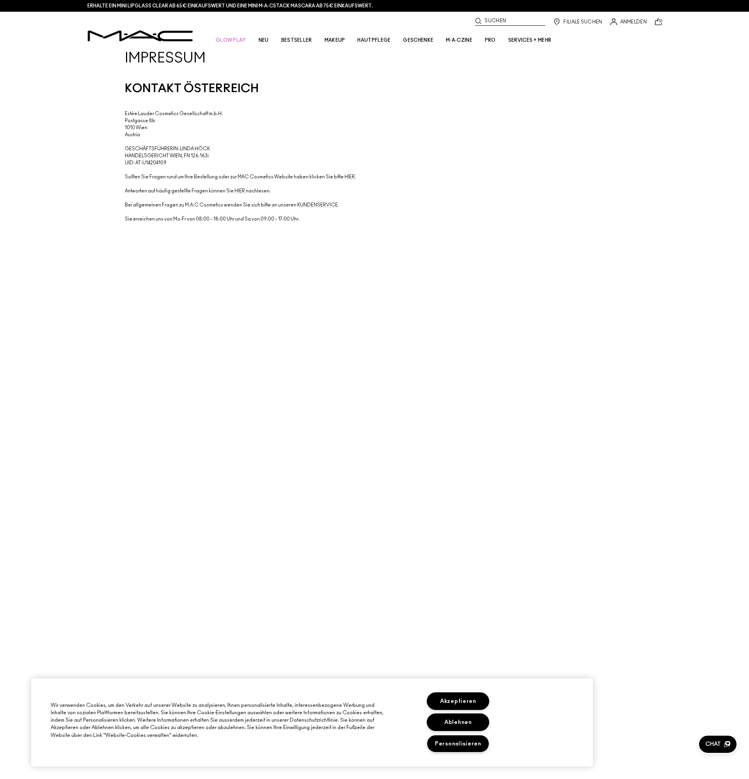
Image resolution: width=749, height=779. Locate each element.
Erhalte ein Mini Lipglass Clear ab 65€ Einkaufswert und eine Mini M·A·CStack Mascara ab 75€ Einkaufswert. (230, 6)
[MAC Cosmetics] (140, 35)
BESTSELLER (296, 40)
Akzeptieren (458, 701)
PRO (490, 40)
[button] (717, 744)
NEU (264, 40)
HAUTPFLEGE (373, 40)
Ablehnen (458, 722)
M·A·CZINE (459, 40)
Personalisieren (458, 744)
